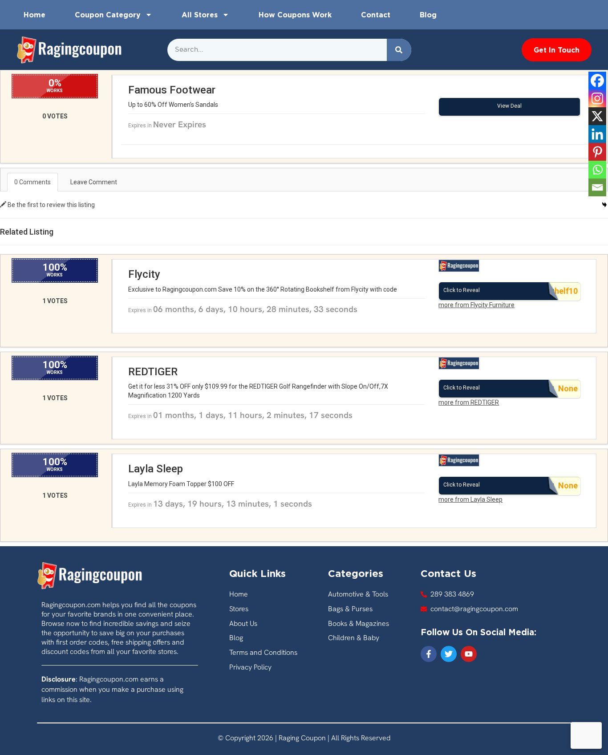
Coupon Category (108, 15)
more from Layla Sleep (470, 499)
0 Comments (32, 182)
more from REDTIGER (468, 402)
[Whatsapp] (597, 170)
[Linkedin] (597, 134)
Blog (428, 15)
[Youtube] (469, 654)
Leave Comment (93, 182)
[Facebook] (597, 80)
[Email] (597, 187)
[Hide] (604, 204)
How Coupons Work (295, 15)
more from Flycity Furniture (476, 304)
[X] (597, 116)
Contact (375, 15)
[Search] (399, 50)
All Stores (200, 15)
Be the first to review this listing (50, 204)
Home (34, 15)
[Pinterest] (597, 152)
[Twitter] (449, 654)
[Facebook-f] (429, 654)
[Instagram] (597, 98)
